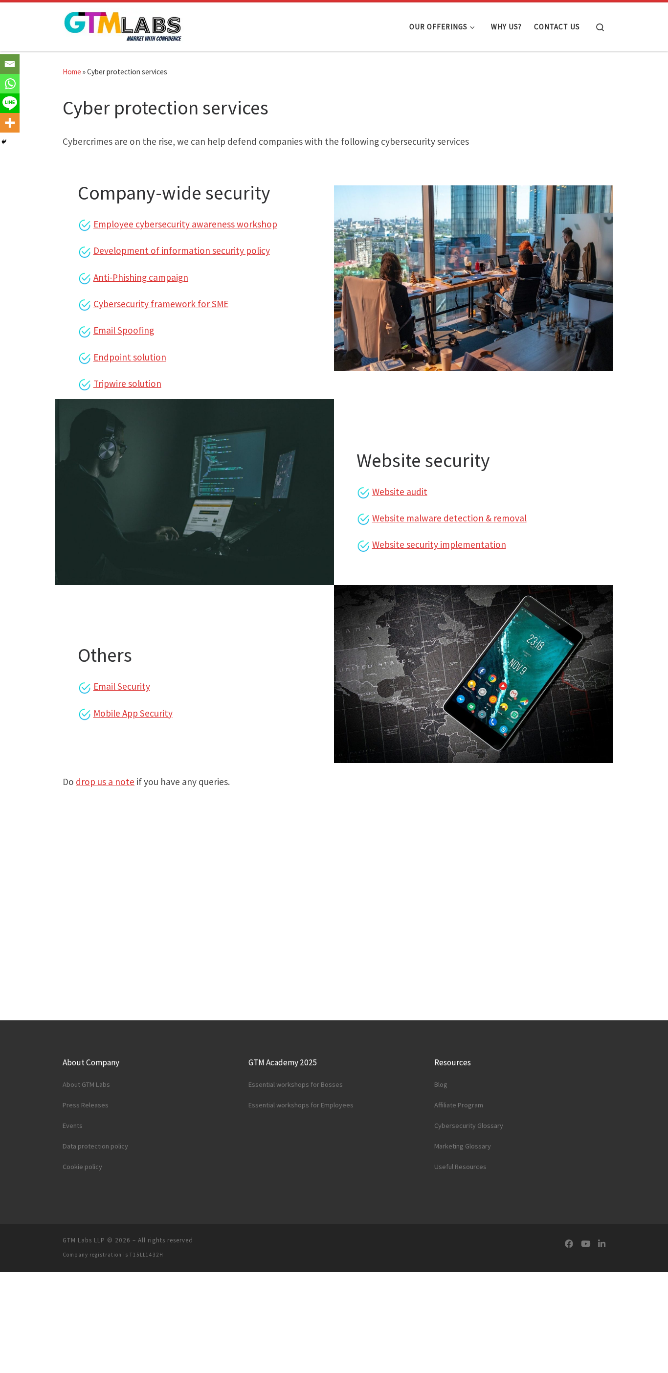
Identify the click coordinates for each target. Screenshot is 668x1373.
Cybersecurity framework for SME (160, 304)
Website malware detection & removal (449, 518)
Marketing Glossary (462, 1146)
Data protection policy (95, 1146)
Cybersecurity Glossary (468, 1125)
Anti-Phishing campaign (140, 277)
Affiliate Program (458, 1105)
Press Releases (86, 1105)
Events (73, 1125)
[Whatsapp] (10, 83)
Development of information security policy (181, 250)
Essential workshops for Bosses (295, 1084)
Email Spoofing (123, 330)
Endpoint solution (129, 357)
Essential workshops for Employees (301, 1105)
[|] (124, 24)
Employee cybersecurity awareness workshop (185, 224)
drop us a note (105, 782)
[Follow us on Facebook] (569, 1244)
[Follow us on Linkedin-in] (601, 1244)
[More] (10, 123)
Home (72, 71)
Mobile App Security (133, 713)
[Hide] (4, 142)
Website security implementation (439, 544)
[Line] (10, 103)
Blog (440, 1084)
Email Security (121, 686)
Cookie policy (82, 1166)
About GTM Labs (86, 1084)
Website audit (399, 491)
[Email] (10, 64)
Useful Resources (460, 1166)
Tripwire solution (127, 383)
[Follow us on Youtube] (585, 1244)
